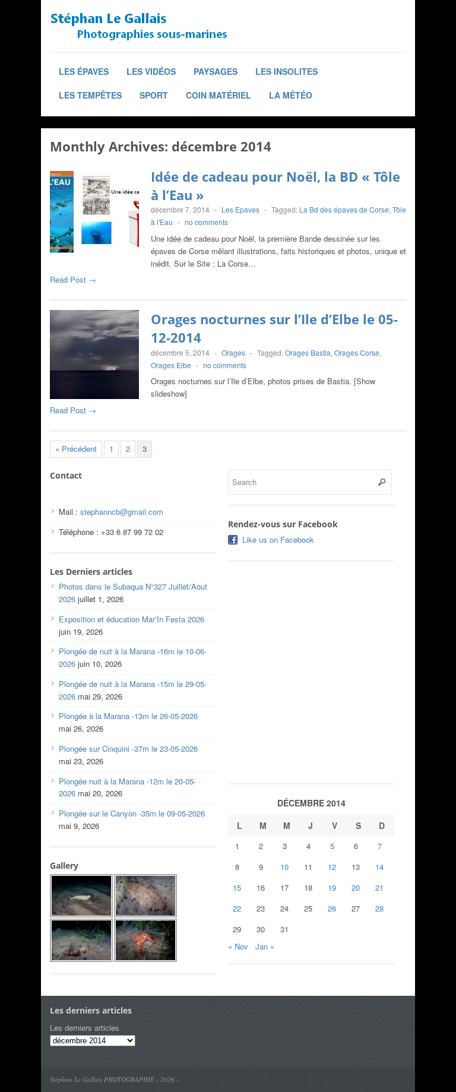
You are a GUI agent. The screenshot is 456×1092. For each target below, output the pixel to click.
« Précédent (76, 448)
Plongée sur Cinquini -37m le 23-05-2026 (128, 748)
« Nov (238, 946)
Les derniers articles (84, 1027)
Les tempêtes (90, 95)
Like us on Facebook (278, 539)
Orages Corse (356, 352)
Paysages (216, 71)
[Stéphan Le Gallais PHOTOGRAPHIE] (139, 27)
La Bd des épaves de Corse (344, 209)
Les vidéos (151, 71)
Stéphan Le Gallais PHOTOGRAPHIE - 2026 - (114, 1079)
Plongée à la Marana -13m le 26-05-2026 (128, 715)
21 (379, 887)
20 (356, 887)
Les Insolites (286, 71)
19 (332, 887)
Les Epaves (240, 209)
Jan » (264, 946)
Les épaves (84, 71)
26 (332, 908)
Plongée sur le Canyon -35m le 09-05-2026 (132, 813)
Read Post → (73, 279)
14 (379, 866)
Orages (233, 352)
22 (237, 908)
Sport (154, 95)
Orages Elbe (171, 365)
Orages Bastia (308, 352)
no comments (206, 222)
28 (379, 908)
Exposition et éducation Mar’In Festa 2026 (131, 619)
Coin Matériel (218, 95)
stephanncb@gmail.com (121, 511)
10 (284, 866)
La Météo (290, 95)
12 (332, 866)
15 (237, 887)
